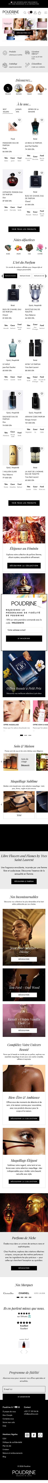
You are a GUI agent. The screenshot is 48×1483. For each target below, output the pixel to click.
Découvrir (24, 1268)
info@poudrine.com (31, 1414)
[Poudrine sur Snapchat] (40, 1435)
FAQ (4, 1426)
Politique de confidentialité (12, 1442)
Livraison (6, 1449)
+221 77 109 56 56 (31, 1411)
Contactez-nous (8, 1418)
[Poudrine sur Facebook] (33, 1435)
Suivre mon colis (9, 1422)
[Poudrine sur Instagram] (27, 1435)
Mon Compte (7, 1415)
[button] (18, 1297)
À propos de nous (9, 1411)
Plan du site (7, 1446)
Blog (4, 1456)
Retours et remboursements (12, 1453)
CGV (4, 1438)
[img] (24, 1313)
